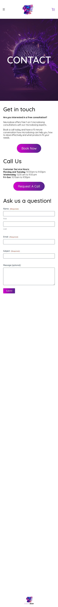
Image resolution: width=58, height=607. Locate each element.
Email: (10, 237)
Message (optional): (12, 265)
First (5, 218)
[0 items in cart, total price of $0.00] (53, 9)
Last (5, 229)
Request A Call (29, 186)
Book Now (29, 148)
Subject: (11, 251)
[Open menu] (3, 9)
